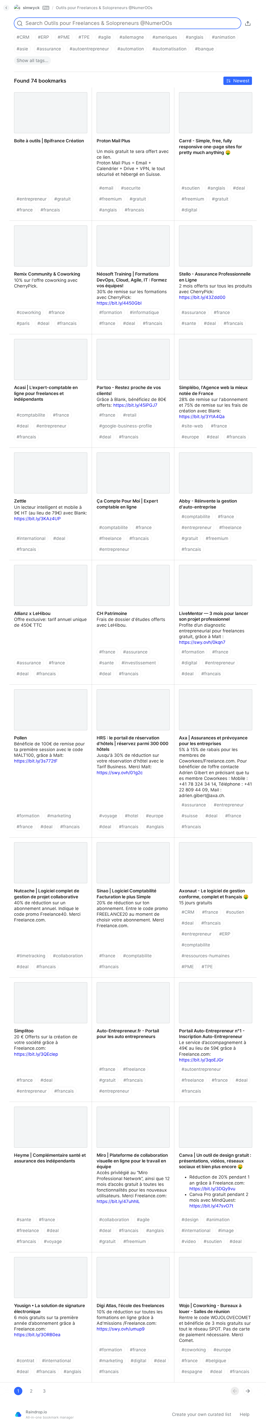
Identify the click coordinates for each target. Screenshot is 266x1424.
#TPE (84, 37)
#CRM (23, 37)
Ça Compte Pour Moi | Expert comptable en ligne (122, 453)
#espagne (192, 1371)
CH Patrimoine (107, 563)
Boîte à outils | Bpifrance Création (44, 90)
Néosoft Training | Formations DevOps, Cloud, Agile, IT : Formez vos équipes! (132, 226)
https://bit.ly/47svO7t (211, 1205)
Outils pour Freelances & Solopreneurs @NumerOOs (104, 7)
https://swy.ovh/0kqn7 (202, 642)
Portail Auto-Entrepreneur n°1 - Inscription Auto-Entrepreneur (207, 983)
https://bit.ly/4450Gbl (119, 303)
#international (31, 538)
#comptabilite (31, 415)
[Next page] (248, 1391)
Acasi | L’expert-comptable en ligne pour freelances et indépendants (46, 340)
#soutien (191, 188)
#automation (130, 48)
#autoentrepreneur (89, 48)
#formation (110, 312)
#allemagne (131, 37)
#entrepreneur (31, 199)
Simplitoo (19, 980)
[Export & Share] (248, 23)
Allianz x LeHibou (27, 563)
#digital (189, 209)
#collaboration (68, 955)
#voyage (108, 815)
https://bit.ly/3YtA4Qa (202, 416)
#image (226, 1230)
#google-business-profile (125, 426)
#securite (131, 188)
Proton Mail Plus (109, 90)
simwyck (36, 7)
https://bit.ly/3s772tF (36, 761)
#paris (23, 323)
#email (106, 188)
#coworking (29, 312)
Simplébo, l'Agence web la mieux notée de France (215, 340)
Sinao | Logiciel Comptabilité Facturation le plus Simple (121, 843)
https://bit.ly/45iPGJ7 (135, 405)
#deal (239, 188)
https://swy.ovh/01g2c (120, 772)
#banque (204, 48)
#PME (64, 37)
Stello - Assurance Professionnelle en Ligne (213, 226)
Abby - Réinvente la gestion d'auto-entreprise (211, 453)
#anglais (194, 37)
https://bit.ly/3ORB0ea (37, 1334)
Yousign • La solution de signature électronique (45, 1258)
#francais (50, 209)
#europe (190, 436)
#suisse (190, 815)
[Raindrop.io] (18, 1414)
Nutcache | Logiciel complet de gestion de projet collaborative (50, 843)
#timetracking (31, 955)
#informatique (144, 312)
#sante (189, 323)
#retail (129, 415)
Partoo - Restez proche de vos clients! (132, 337)
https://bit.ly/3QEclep (36, 1054)
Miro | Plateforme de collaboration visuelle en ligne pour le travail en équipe (127, 1110)
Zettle (15, 450)
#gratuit (62, 199)
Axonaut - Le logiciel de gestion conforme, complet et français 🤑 (208, 843)
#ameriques (164, 37)
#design (190, 1219)
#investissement (139, 662)
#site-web (192, 426)
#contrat (25, 1360)
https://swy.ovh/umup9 (121, 1329)
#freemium (110, 199)
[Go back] (6, 8)
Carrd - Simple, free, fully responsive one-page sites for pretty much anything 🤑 (212, 96)
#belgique (215, 1360)
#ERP (43, 37)
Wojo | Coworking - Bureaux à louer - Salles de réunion (212, 1258)
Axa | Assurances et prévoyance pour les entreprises (213, 690)
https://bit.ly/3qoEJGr (201, 1059)
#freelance (110, 538)
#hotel (131, 815)
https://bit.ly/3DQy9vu (212, 1188)
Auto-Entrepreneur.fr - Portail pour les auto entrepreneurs (131, 983)
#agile (104, 37)
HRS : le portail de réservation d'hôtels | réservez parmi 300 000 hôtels (132, 690)
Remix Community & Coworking (42, 223)
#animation (223, 37)
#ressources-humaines (206, 955)
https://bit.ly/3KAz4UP (37, 518)
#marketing (59, 815)
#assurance (49, 48)
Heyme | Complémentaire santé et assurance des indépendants (45, 1107)
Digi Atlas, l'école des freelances (125, 1255)
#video (189, 1241)
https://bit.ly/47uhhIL (118, 1201)
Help (244, 1414)
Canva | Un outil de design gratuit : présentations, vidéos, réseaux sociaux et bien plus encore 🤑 (215, 1110)
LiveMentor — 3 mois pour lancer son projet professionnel (213, 565)
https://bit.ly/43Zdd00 (202, 297)
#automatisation (169, 48)
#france (25, 209)
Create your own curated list (201, 1414)
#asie (22, 48)
